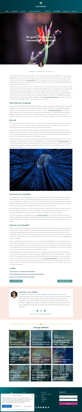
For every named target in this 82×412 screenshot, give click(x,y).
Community (47, 11)
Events (43, 396)
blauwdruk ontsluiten (55, 110)
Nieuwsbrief (57, 11)
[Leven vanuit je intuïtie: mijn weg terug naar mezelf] (19, 356)
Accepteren (6, 406)
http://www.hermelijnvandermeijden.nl (41, 314)
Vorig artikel (17, 281)
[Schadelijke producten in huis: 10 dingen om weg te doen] (62, 338)
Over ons (66, 11)
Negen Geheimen (43, 215)
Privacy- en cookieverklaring (12, 409)
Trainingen (44, 399)
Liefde (42, 401)
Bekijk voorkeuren (28, 406)
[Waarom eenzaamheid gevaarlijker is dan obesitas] (41, 373)
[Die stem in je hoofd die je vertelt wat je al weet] (41, 338)
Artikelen (14, 11)
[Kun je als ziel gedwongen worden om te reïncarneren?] (41, 356)
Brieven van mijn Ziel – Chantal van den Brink (22, 277)
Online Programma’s (34, 11)
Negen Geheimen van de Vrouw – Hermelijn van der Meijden (27, 274)
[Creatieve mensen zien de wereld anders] (62, 356)
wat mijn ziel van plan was (51, 97)
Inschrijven (68, 403)
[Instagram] (41, 311)
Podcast (23, 11)
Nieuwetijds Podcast (46, 394)
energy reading (31, 80)
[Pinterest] (46, 407)
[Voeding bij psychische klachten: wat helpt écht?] (19, 373)
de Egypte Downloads (50, 258)
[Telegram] (43, 407)
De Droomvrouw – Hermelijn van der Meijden (22, 271)
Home (7, 11)
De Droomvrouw (63, 141)
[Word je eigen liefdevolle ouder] (62, 373)
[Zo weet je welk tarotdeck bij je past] (19, 338)
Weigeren (17, 406)
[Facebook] (37, 311)
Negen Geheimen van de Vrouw (52, 294)
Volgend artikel (64, 281)
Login (72, 11)
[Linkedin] (44, 311)
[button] (32, 395)
